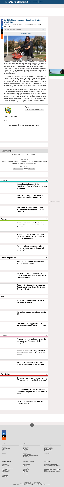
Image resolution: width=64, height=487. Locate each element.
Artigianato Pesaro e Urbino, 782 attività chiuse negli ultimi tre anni (30, 363)
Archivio (24, 448)
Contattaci (25, 453)
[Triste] (13, 130)
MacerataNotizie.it (48, 450)
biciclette (28, 109)
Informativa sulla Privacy (46, 484)
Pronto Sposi (25, 472)
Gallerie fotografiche (27, 454)
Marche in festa (5, 464)
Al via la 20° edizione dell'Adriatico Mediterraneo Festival (30, 263)
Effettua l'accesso (18, 169)
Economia (4, 453)
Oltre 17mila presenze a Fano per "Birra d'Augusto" (30, 402)
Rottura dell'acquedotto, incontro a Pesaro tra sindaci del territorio (31, 197)
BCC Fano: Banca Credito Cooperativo (52, 465)
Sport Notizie (25, 471)
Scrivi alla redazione (27, 456)
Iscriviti (24, 450)
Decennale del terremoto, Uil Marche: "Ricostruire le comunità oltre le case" (32, 379)
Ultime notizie (26, 447)
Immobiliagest (26, 474)
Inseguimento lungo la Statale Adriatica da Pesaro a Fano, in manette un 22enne (32, 186)
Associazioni (4, 450)
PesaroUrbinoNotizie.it (48, 448)
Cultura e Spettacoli (6, 448)
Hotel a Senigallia (47, 466)
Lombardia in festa (6, 470)
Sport (3, 451)
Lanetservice (21, 484)
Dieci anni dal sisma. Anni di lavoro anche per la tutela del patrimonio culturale (30, 209)
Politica (3, 449)
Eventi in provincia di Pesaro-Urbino (30, 455)
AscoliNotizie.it (47, 453)
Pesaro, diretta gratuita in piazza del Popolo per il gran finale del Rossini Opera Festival (31, 287)
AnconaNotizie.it (47, 449)
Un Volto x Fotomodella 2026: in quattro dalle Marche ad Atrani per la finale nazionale (31, 275)
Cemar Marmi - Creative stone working (52, 468)
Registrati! (31, 169)
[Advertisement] (56, 42)
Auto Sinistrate (26, 469)
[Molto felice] (40, 130)
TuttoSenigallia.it (26, 468)
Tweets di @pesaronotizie (55, 201)
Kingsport (25, 470)
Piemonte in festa (5, 471)
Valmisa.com (25, 466)
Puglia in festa (5, 472)
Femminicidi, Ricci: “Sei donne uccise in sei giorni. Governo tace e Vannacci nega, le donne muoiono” (32, 236)
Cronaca (43, 29)
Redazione (25, 449)
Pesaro (41, 109)
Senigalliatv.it (25, 465)
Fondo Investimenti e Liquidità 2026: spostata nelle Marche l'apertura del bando (31, 353)
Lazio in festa (4, 469)
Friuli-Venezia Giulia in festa (7, 468)
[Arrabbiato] (4, 130)
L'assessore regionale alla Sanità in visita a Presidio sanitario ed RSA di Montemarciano (30, 225)
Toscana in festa (5, 474)
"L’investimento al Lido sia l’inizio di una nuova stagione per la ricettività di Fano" (32, 392)
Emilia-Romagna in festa (7, 466)
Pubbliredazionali (26, 451)
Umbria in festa (5, 475)
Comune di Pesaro (11, 117)
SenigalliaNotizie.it (26, 464)
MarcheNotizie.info (48, 447)
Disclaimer (34, 484)
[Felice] (31, 130)
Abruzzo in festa (5, 465)
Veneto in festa (5, 476)
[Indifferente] (22, 130)
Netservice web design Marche (50, 464)
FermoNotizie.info (47, 451)
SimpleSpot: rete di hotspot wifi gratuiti (52, 471)
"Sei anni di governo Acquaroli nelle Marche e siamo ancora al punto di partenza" (31, 248)
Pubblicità (39, 484)
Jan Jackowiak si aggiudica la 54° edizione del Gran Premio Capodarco (31, 325)
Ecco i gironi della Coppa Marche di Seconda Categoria (30, 301)
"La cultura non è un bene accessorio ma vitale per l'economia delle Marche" (31, 341)
